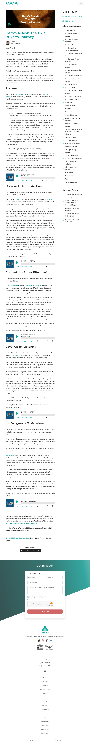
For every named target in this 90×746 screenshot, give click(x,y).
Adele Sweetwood (12, 286)
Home (8, 538)
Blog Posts (25, 530)
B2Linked (50, 199)
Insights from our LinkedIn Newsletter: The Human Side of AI (73, 131)
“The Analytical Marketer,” (33, 286)
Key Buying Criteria (71, 140)
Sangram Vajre (19, 94)
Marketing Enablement (72, 143)
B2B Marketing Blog (71, 84)
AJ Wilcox (18, 199)
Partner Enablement (71, 155)
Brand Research (70, 105)
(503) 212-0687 (70, 21)
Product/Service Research (73, 158)
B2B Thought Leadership (73, 96)
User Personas (69, 176)
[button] (74, 3)
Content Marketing (71, 115)
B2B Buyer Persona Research (15, 528)
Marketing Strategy (71, 147)
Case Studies (69, 109)
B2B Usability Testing (72, 99)
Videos (67, 179)
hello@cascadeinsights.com (74, 16)
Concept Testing (70, 112)
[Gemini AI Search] (51, 640)
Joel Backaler (10, 455)
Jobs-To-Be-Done (70, 137)
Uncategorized (69, 173)
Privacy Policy (57, 740)
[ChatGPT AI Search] (39, 640)
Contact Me (45, 611)
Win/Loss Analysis (71, 182)
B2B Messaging (70, 87)
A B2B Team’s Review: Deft (73, 195)
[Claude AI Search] (43, 640)
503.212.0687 (46, 663)
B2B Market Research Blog (20, 538)
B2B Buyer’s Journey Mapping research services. (22, 523)
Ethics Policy (50, 740)
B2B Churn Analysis (71, 45)
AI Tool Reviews (70, 31)
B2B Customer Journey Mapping (37, 528)
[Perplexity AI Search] (47, 640)
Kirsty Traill (14, 355)
